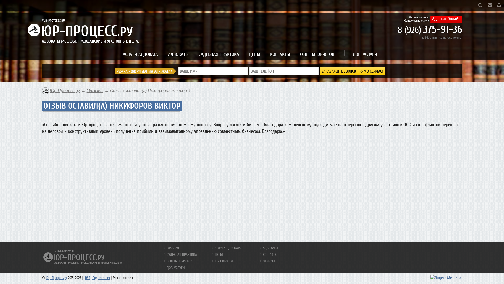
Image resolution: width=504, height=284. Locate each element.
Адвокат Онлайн (446, 19)
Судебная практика (219, 54)
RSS (87, 278)
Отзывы (269, 261)
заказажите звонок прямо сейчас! (352, 71)
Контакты (280, 54)
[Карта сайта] (499, 5)
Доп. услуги (365, 54)
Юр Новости (224, 261)
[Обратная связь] (490, 5)
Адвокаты (178, 54)
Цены (254, 54)
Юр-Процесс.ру (56, 278)
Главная (173, 248)
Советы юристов (317, 54)
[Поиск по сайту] (480, 5)
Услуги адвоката (140, 54)
